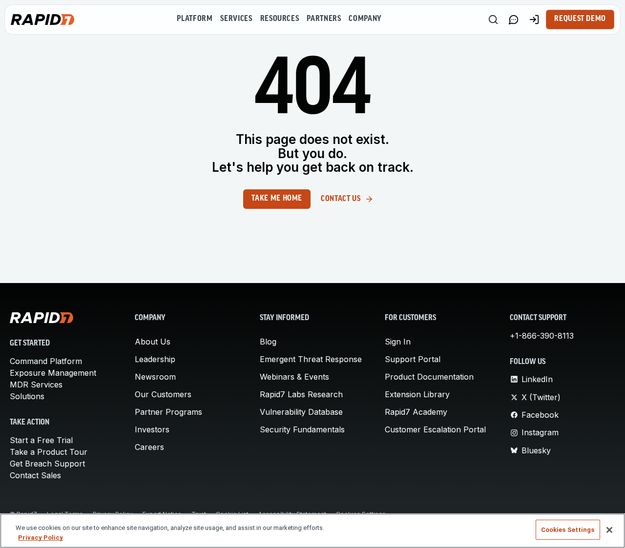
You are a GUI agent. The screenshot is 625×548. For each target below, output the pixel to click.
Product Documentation (429, 377)
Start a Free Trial (41, 440)
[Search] (493, 19)
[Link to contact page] (513, 19)
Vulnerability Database (301, 412)
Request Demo (580, 19)
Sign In (398, 341)
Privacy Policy (40, 537)
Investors (152, 429)
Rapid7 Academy (416, 412)
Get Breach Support (47, 463)
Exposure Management (53, 373)
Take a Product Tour (48, 452)
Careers (149, 447)
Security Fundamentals (302, 429)
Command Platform (46, 361)
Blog (268, 341)
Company (365, 19)
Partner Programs (168, 412)
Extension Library (417, 394)
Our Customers (163, 394)
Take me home (276, 199)
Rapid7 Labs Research (301, 394)
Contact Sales (35, 475)
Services (236, 19)
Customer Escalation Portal (435, 429)
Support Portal (412, 359)
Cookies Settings (568, 529)
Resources (279, 19)
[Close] (609, 530)
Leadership (155, 359)
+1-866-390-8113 (542, 336)
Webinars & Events (294, 377)
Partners (324, 19)
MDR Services (36, 384)
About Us (152, 341)
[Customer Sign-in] (534, 19)
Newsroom (155, 377)
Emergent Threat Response (311, 359)
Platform (194, 19)
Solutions (27, 396)
